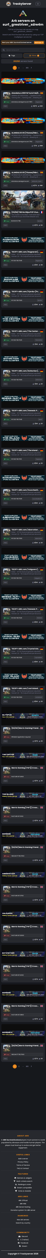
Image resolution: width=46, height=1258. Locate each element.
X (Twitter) (24, 1240)
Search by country (23, 1223)
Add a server (23, 1159)
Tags (13, 55)
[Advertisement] (23, 1100)
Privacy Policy (23, 1162)
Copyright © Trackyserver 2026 (23, 1253)
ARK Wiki (23, 1204)
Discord (24, 1236)
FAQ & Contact (23, 1168)
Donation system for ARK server (23, 1210)
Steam (24, 1246)
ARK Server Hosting (23, 1207)
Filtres (35, 55)
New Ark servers (23, 1220)
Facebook (24, 1243)
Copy (7, 102)
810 (27, 68)
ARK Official (23, 1200)
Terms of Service (23, 1165)
